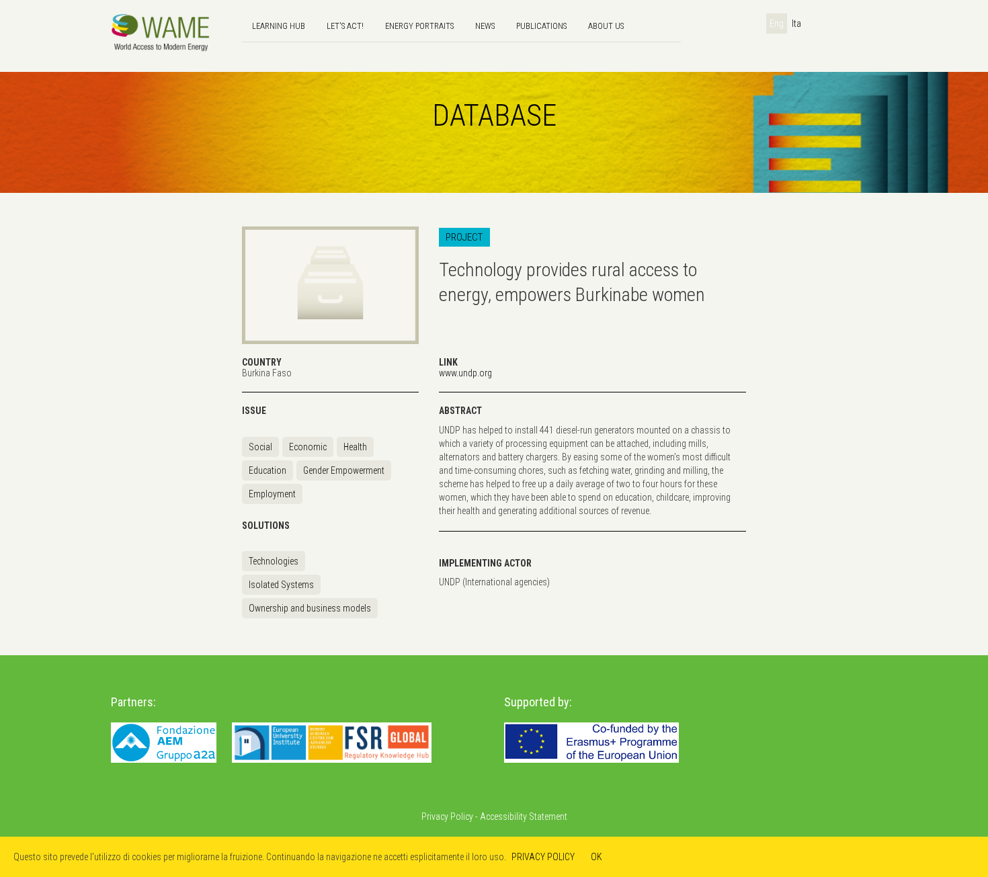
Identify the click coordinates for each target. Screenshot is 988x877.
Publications (541, 26)
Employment (272, 494)
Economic (308, 447)
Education (267, 470)
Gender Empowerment (343, 470)
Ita (796, 23)
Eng (777, 23)
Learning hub (278, 26)
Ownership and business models (310, 608)
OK (596, 856)
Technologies (273, 561)
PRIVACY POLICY (543, 856)
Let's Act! (345, 26)
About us (606, 26)
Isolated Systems (281, 584)
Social (260, 447)
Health (355, 447)
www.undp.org (465, 373)
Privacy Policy (447, 816)
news (485, 26)
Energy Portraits (419, 26)
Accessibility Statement (523, 816)
